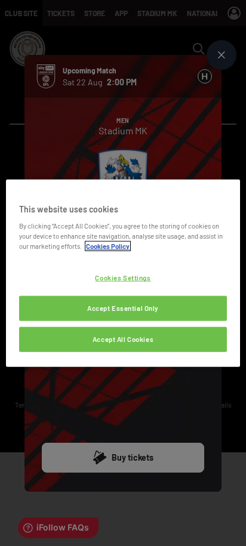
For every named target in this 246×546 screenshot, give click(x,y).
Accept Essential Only (123, 308)
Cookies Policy (108, 246)
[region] (122, 273)
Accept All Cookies (123, 339)
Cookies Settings (122, 278)
